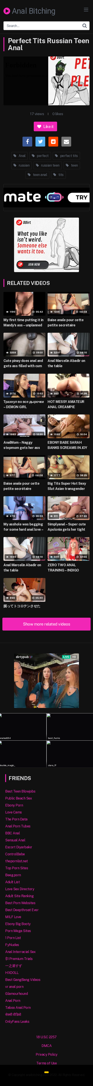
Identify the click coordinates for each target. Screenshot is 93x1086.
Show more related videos (46, 624)
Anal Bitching (32, 11)
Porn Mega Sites (18, 931)
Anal (22, 156)
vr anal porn (14, 987)
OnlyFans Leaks (17, 1022)
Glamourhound (16, 994)
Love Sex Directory (19, 889)
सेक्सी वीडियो (13, 1015)
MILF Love (13, 917)
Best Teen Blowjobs (20, 791)
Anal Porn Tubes (17, 826)
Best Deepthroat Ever (21, 910)
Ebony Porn (14, 805)
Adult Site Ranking (19, 896)
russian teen (49, 165)
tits (61, 175)
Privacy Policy (47, 1054)
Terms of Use (46, 1063)
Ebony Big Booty (18, 924)
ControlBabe (15, 854)
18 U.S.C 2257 (46, 1037)
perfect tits (68, 156)
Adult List (12, 882)
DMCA (46, 1046)
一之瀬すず (13, 966)
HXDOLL (11, 973)
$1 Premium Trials (19, 959)
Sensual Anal (15, 840)
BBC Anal (12, 833)
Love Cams (13, 812)
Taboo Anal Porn (18, 1008)
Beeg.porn (13, 875)
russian (23, 165)
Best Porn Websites (20, 903)
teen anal (39, 175)
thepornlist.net (16, 861)
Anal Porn (12, 1001)
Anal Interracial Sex (20, 952)
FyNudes (12, 945)
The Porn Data (16, 819)
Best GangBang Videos (22, 980)
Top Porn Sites (16, 868)
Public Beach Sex (18, 798)
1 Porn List (13, 938)
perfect (42, 156)
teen (74, 165)
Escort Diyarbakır (18, 847)
